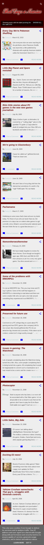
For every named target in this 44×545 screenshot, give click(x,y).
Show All (37, 22)
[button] (40, 31)
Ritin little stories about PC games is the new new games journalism (18, 107)
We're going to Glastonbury (17, 145)
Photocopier (9, 385)
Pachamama (9, 207)
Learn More (19, 543)
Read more (36, 59)
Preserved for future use (15, 313)
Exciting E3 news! (12, 455)
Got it (28, 543)
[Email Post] (21, 60)
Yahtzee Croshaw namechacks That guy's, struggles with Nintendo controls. (18, 492)
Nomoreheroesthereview (15, 241)
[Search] (41, 4)
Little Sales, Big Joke (13, 420)
